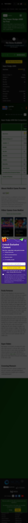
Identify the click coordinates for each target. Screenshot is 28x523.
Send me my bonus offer (14, 268)
